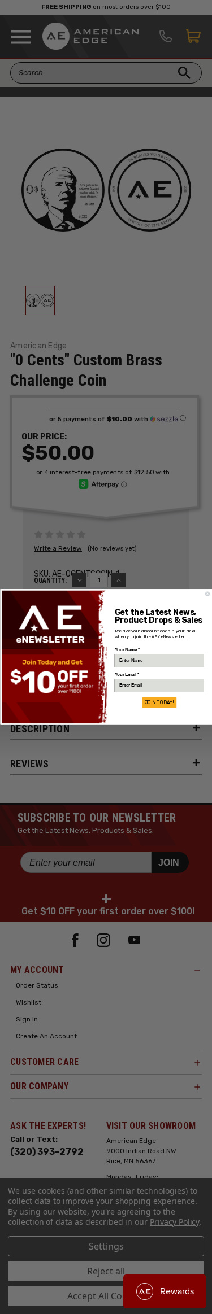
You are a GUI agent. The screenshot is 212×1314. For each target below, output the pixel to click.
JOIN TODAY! (159, 702)
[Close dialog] (207, 593)
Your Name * (126, 650)
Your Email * (126, 675)
